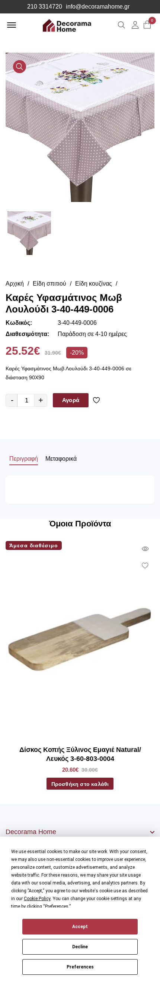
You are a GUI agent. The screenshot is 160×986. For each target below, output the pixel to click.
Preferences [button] (56, 906)
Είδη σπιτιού (49, 283)
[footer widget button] (80, 832)
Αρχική (15, 283)
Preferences (80, 967)
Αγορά (70, 400)
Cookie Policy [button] (37, 898)
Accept (80, 926)
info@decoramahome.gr (97, 7)
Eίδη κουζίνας (93, 283)
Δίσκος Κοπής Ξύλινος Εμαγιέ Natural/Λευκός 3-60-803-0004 (80, 754)
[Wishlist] (97, 400)
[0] (147, 25)
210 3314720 (44, 7)
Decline (80, 946)
